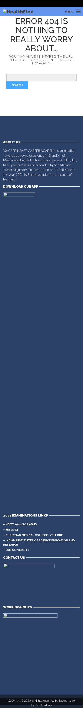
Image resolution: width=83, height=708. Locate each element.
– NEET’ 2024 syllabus (20, 524)
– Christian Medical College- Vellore (33, 535)
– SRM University (16, 550)
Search (17, 85)
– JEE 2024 (10, 529)
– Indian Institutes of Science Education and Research (39, 542)
